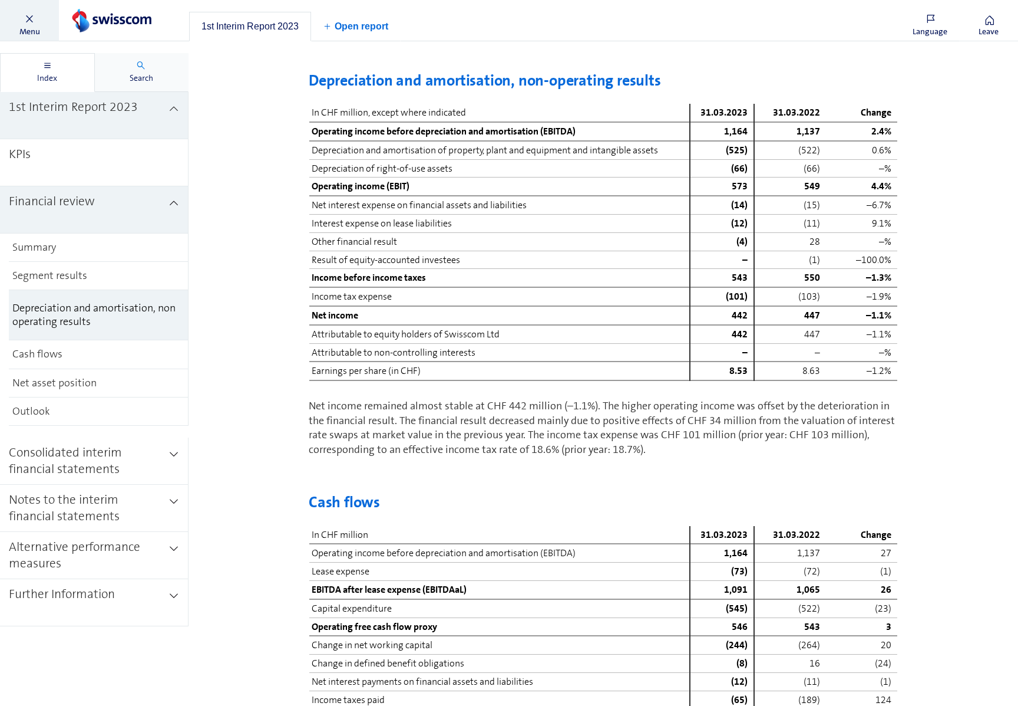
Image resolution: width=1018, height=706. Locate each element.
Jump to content (88, 7)
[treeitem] (94, 115)
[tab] (250, 26)
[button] (29, 20)
